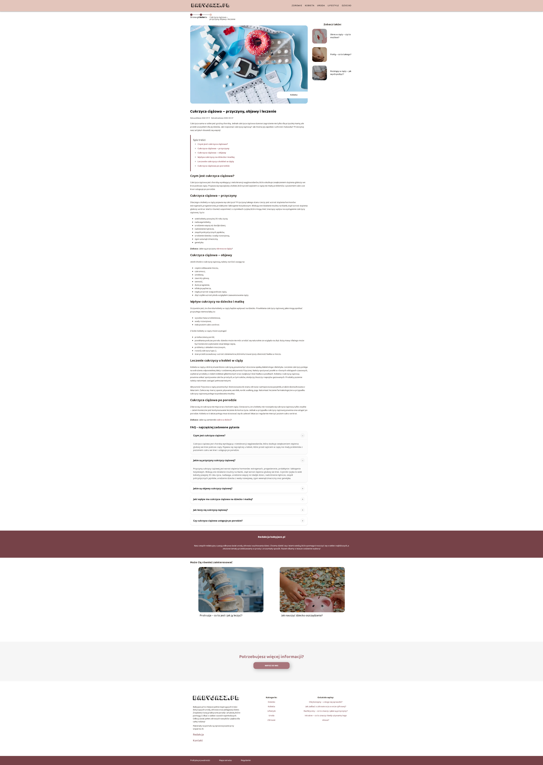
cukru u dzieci (223, 420)
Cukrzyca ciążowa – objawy (212, 153)
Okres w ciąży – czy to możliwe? (340, 36)
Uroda (321, 5)
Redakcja (198, 734)
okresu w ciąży (224, 249)
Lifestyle (333, 5)
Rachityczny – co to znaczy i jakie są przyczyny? (326, 711)
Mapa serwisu (225, 760)
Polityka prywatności (200, 760)
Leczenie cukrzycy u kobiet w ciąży (216, 161)
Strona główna (197, 17)
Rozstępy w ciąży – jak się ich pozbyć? (340, 73)
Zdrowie (297, 5)
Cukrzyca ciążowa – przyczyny (214, 148)
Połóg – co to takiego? (340, 54)
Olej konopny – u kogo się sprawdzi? (325, 702)
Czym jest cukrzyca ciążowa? (213, 144)
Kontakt (198, 740)
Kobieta (309, 5)
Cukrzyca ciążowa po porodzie (214, 166)
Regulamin (246, 760)
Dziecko (346, 5)
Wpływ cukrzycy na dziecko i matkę (216, 157)
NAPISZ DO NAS (271, 665)
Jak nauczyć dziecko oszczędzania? (302, 615)
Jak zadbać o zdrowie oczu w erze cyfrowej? (325, 706)
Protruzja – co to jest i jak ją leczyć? (221, 615)
